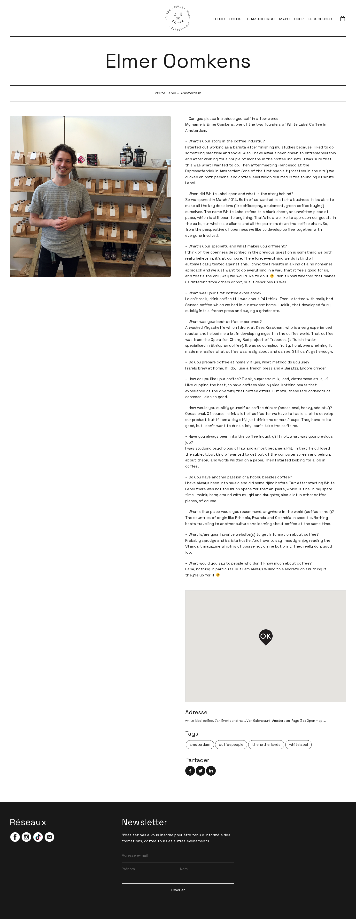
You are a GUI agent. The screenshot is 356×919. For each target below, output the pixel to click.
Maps (284, 19)
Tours (219, 19)
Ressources (320, 19)
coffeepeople (231, 744)
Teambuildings (260, 19)
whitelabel (298, 744)
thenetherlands (266, 744)
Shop (299, 19)
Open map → (316, 721)
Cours (235, 19)
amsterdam (200, 744)
